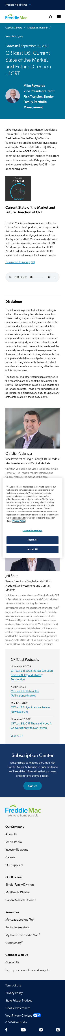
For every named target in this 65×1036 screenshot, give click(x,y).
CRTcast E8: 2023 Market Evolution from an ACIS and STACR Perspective (32, 675)
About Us (11, 834)
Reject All (32, 540)
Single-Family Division (19, 884)
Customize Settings (32, 530)
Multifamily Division (18, 892)
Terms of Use (13, 985)
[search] (50, 17)
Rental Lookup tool (17, 927)
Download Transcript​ (19, 262)
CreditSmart (14, 943)
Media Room (13, 842)
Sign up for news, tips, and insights (27, 970)
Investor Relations (16, 849)
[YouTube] (23, 1030)
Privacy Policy (14, 993)
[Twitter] (58, 1030)
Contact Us (12, 962)
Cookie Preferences (17, 1008)
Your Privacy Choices (18, 1015)
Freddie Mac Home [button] (16, 5)
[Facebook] (6, 1030)
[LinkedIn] (41, 1030)
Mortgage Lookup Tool (19, 919)
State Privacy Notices (18, 1000)
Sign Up (32, 785)
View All (16, 736)
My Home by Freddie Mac (22, 935)
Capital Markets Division (20, 900)
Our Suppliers (14, 865)
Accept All (32, 549)
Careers (10, 857)
